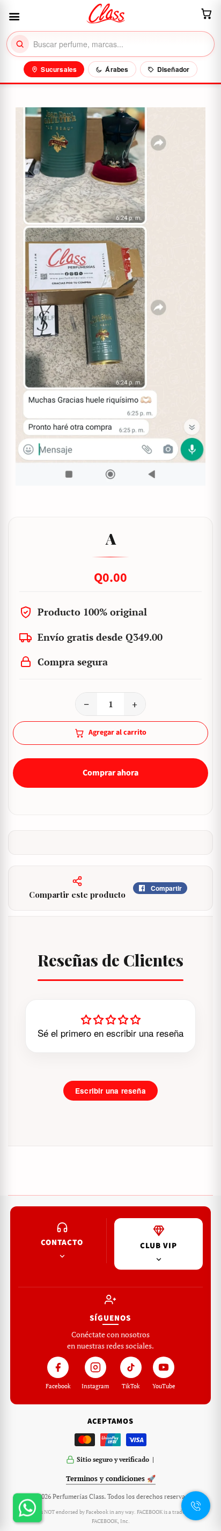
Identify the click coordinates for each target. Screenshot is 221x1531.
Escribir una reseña (110, 1091)
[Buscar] (20, 44)
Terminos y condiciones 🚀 (111, 1478)
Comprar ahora (110, 773)
